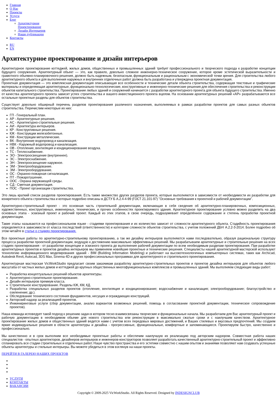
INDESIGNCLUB (187, 393)
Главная (15, 5)
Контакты (16, 38)
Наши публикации (31, 34)
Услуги (14, 16)
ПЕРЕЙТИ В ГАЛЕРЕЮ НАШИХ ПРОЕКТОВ (35, 354)
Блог (13, 19)
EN (12, 48)
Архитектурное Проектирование (29, 25)
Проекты (16, 12)
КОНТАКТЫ (19, 382)
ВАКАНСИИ (19, 386)
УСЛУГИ (16, 378)
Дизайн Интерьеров (31, 30)
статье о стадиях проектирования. (50, 231)
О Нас (14, 8)
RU (12, 45)
